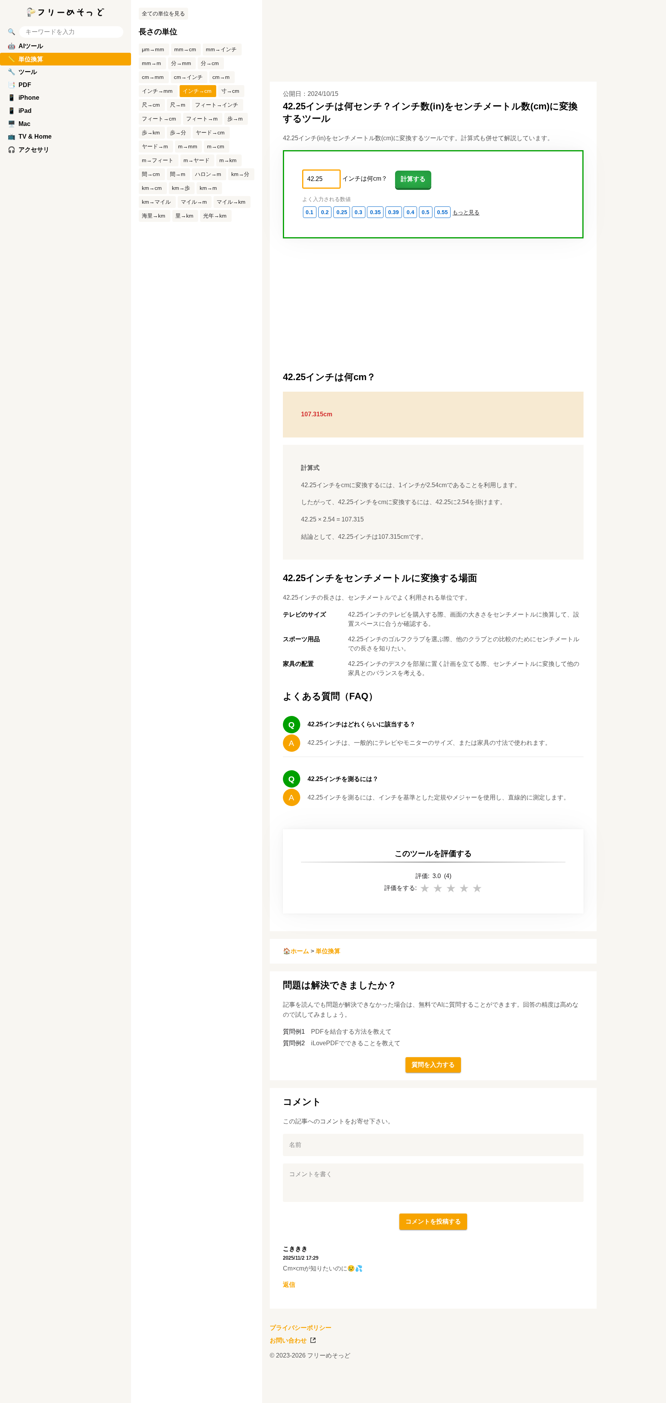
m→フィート (157, 160)
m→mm (187, 146)
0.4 (410, 212)
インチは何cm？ (364, 178)
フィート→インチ (216, 105)
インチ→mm (157, 91)
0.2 (325, 212)
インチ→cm (197, 91)
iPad (20, 110)
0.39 (393, 212)
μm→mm (153, 49)
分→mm (181, 63)
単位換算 (328, 951)
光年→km (215, 216)
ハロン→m (208, 174)
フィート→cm (159, 119)
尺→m (177, 105)
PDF (19, 85)
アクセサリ (28, 149)
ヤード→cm (210, 132)
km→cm (152, 188)
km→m (208, 188)
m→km (228, 160)
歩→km (151, 132)
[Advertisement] (635, 701)
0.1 (309, 212)
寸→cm (230, 91)
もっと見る (465, 212)
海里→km (153, 216)
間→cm (151, 174)
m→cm (215, 146)
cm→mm (153, 77)
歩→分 (178, 132)
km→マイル (156, 202)
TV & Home (30, 136)
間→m (177, 174)
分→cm (210, 63)
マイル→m (194, 202)
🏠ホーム (296, 951)
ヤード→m (155, 146)
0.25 (341, 212)
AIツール (25, 46)
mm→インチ (221, 49)
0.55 (442, 212)
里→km (184, 216)
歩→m (235, 119)
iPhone (23, 97)
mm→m (151, 63)
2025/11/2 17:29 (300, 1258)
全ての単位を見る (163, 13)
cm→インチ (188, 77)
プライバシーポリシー (300, 1327)
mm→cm (185, 49)
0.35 (375, 212)
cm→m (221, 77)
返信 (289, 1284)
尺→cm (151, 105)
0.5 (425, 212)
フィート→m (202, 119)
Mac (19, 124)
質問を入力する (433, 1064)
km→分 (240, 174)
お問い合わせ (288, 1340)
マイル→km (231, 202)
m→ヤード (196, 160)
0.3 (358, 212)
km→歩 (181, 188)
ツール (22, 72)
